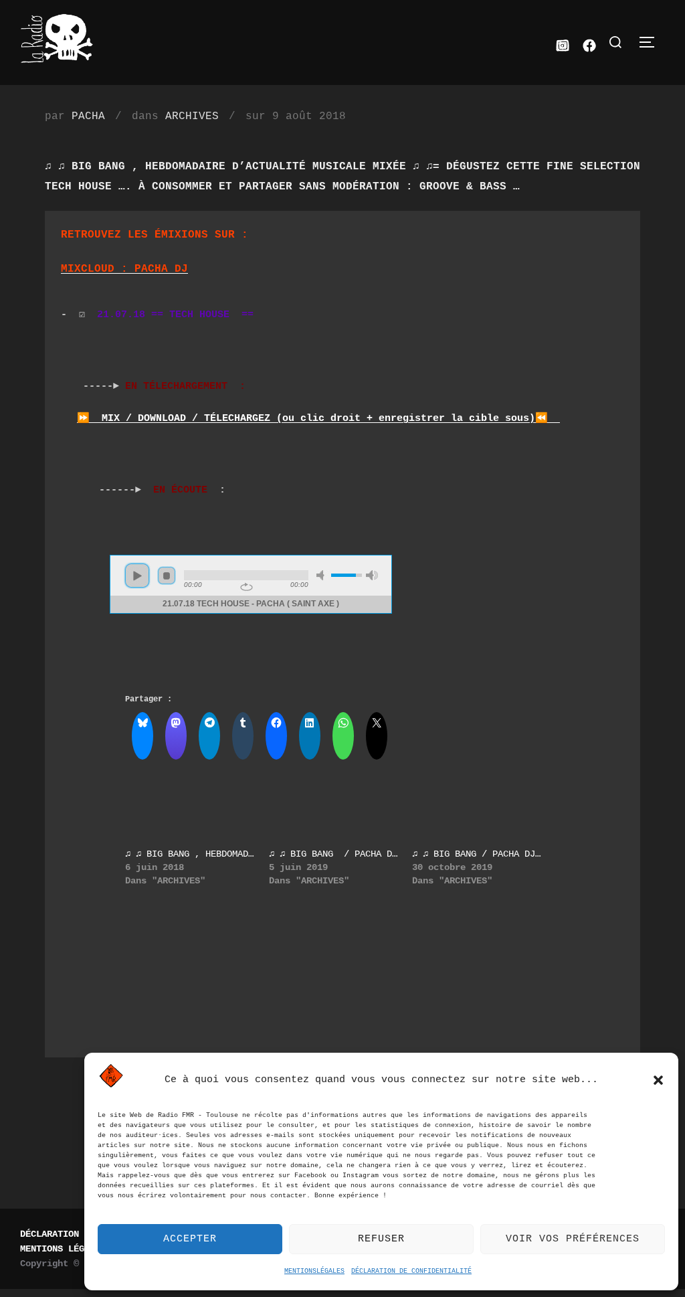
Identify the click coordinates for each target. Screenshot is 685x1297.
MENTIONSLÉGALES (314, 1271)
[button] (658, 1080)
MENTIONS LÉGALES (63, 1248)
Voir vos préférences (573, 1239)
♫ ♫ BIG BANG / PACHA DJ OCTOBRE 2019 (508, 854)
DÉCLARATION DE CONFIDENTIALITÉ (411, 1271)
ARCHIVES (192, 116)
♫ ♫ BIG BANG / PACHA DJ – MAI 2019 (362, 854)
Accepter (190, 1239)
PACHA (88, 116)
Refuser (381, 1239)
